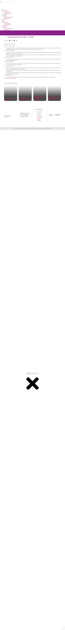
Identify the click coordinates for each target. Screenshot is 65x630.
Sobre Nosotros (7, 12)
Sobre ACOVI (39, 111)
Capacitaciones (7, 18)
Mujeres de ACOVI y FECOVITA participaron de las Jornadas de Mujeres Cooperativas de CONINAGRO (39, 98)
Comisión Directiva (7, 13)
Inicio (3, 9)
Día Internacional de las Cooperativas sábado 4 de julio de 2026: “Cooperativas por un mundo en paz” (54, 98)
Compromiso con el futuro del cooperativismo (10, 99)
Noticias (3, 19)
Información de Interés (8, 17)
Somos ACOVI (4, 10)
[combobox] (32, 373)
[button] (10, 41)
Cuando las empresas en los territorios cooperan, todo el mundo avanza (25, 98)
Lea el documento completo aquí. (10, 78)
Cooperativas (4, 14)
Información (4, 15)
